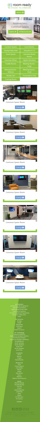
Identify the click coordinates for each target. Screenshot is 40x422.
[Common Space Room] (20, 93)
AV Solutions (19, 304)
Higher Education (29, 60)
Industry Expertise (19, 390)
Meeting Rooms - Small (29, 71)
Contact (19, 401)
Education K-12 (29, 50)
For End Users (19, 397)
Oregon (19, 358)
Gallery (12, 32)
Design (19, 323)
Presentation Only (29, 76)
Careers (19, 388)
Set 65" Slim (19, 346)
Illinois (19, 354)
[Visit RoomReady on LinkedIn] (16, 409)
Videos (19, 375)
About (19, 381)
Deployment (19, 324)
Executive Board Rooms (29, 55)
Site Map (23, 416)
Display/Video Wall (10, 50)
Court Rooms (29, 47)
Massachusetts (19, 360)
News (19, 393)
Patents (19, 395)
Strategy (19, 321)
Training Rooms (11, 79)
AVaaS (19, 316)
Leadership (19, 392)
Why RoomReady (19, 383)
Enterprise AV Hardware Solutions (19, 336)
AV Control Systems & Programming (19, 313)
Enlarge (19, 107)
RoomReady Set (19, 341)
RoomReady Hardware (19, 338)
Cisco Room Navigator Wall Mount (19, 339)
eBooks (19, 369)
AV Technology (19, 332)
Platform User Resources (19, 378)
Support (19, 328)
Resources (19, 363)
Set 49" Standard (19, 348)
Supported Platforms (19, 334)
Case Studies (19, 368)
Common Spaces (11, 47)
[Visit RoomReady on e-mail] (27, 409)
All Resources (24, 32)
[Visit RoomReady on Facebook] (13, 409)
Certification (19, 326)
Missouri (19, 356)
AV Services (19, 319)
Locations (19, 353)
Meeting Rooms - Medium (10, 71)
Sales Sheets (19, 373)
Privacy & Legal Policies (21, 414)
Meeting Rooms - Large (29, 65)
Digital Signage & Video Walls (19, 309)
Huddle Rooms (10, 64)
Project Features (19, 366)
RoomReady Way (19, 385)
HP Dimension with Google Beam (19, 306)
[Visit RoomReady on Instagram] (23, 409)
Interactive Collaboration (19, 315)
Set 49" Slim (19, 350)
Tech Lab (19, 386)
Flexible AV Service (19, 330)
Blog (19, 364)
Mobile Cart (11, 76)
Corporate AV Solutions (19, 311)
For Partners (19, 399)
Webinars (19, 376)
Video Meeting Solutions (19, 307)
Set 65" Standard (19, 345)
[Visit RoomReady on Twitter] (20, 409)
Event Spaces (11, 54)
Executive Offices (11, 60)
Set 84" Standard (19, 343)
